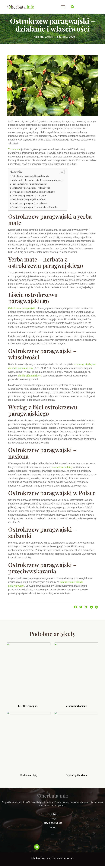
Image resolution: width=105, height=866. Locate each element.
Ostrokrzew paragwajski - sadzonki (30, 203)
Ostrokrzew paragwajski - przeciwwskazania (34, 207)
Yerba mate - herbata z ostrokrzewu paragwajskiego (38, 179)
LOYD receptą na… (28, 706)
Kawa (52, 827)
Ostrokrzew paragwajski (21, 308)
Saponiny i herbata (76, 775)
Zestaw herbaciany (76, 706)
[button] (63, 7)
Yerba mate (14, 149)
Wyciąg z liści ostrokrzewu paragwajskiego (33, 191)
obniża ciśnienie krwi (29, 375)
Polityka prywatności (52, 823)
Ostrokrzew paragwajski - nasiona (29, 195)
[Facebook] (37, 847)
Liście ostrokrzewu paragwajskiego (29, 183)
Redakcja (52, 814)
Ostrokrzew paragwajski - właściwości (31, 187)
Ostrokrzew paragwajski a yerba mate (30, 175)
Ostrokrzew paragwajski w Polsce (28, 199)
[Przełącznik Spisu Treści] (61, 172)
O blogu (52, 818)
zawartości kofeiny (62, 467)
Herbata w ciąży (29, 775)
